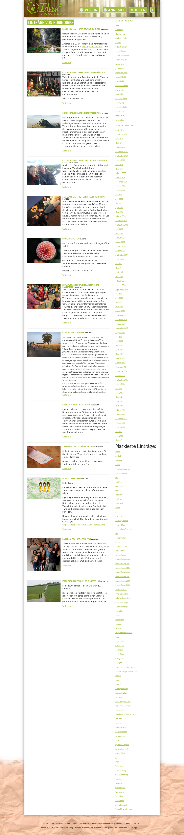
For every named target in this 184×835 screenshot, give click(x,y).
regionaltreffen (121, 693)
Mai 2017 (118, 268)
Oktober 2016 (120, 285)
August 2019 (120, 190)
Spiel (117, 740)
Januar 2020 (120, 177)
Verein (91, 10)
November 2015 (121, 319)
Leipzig (118, 628)
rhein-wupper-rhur (123, 701)
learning (118, 624)
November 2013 (121, 418)
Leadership (119, 619)
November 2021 (121, 134)
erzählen (118, 494)
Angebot (116, 10)
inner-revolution (121, 594)
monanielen (119, 90)
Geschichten (120, 525)
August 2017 (119, 259)
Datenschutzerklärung (102, 823)
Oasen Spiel (119, 641)
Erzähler (118, 499)
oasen (117, 637)
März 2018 (119, 233)
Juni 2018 (119, 229)
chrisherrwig (120, 34)
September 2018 (121, 225)
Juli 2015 (118, 337)
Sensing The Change (92, 47)
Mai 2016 (118, 302)
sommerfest (120, 736)
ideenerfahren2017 (122, 576)
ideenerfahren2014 (122, 563)
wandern (118, 779)
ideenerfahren (120, 555)
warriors (118, 783)
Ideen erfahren (121, 546)
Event (117, 507)
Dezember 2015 (121, 315)
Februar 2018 (120, 237)
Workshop (119, 796)
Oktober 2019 (120, 186)
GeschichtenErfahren (123, 529)
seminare (118, 723)
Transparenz (83, 823)
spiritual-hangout (122, 744)
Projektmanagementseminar (126, 671)
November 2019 (121, 181)
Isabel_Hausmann (122, 55)
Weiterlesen (66, 62)
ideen (117, 542)
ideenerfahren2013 (122, 559)
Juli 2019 (118, 194)
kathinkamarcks (121, 72)
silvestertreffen (121, 731)
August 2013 (120, 427)
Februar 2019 (120, 216)
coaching (118, 482)
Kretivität (118, 611)
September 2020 (121, 156)
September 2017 (121, 255)
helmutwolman (121, 47)
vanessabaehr (120, 120)
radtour (118, 675)
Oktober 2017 (120, 250)
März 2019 (119, 212)
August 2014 (119, 384)
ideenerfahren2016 (122, 572)
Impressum (71, 823)
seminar (118, 718)
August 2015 (120, 332)
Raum (117, 680)
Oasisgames (119, 662)
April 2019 (119, 207)
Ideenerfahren (120, 51)
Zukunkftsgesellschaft (123, 809)
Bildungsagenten (121, 473)
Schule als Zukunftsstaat (124, 714)
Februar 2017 (120, 281)
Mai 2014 (118, 397)
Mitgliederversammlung (124, 632)
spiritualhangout (121, 749)
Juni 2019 (119, 199)
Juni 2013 (119, 436)
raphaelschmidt (121, 98)
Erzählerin (119, 503)
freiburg (118, 516)
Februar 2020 (120, 173)
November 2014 (121, 371)
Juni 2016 (119, 298)
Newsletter (48, 823)
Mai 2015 (118, 345)
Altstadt (118, 456)
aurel (117, 25)
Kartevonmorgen (121, 606)
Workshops (119, 800)
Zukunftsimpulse (121, 805)
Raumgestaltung (121, 688)
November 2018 (121, 220)
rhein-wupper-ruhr (123, 705)
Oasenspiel (119, 650)
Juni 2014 (119, 393)
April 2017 (119, 272)
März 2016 (119, 306)
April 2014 (119, 401)
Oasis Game (119, 654)
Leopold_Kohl (120, 77)
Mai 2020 (118, 169)
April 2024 (119, 130)
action (117, 451)
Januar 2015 (120, 362)
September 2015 (121, 328)
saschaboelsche (121, 107)
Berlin (117, 464)
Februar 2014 (120, 410)
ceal (116, 477)
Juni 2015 (119, 341)
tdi (116, 757)
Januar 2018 (120, 242)
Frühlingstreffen (121, 520)
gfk (116, 533)
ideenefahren (120, 550)
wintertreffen (120, 787)
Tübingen (119, 766)
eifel (117, 490)
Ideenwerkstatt (121, 589)
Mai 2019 (118, 203)
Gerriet (118, 42)
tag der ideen (120, 753)
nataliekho (119, 94)
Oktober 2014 (120, 375)
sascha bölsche (121, 710)
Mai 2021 (118, 143)
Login (136, 823)
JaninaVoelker (120, 59)
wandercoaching (121, 774)
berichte (118, 460)
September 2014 (121, 380)
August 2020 (120, 160)
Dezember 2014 (121, 367)
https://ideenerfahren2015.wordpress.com (83, 525)
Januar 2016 (120, 311)
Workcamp (119, 792)
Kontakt (60, 823)
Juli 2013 (118, 431)
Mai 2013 (118, 440)
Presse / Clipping (123, 823)
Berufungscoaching (122, 469)
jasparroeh (119, 64)
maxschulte (119, 81)
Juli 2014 (118, 388)
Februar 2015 (120, 358)
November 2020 (121, 151)
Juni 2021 (119, 138)
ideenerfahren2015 (122, 568)
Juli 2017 (118, 263)
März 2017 (119, 276)
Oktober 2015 (120, 324)
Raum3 (118, 684)
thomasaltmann (121, 115)
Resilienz (118, 697)
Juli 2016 (118, 293)
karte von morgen (122, 602)
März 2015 (119, 354)
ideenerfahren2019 (122, 585)
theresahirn (119, 111)
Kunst (117, 615)
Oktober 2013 (120, 423)
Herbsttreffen (120, 538)
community (119, 486)
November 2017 (121, 246)
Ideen (140, 10)
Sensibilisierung (121, 727)
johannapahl (120, 68)
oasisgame (119, 658)
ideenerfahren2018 (122, 581)
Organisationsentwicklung (125, 667)
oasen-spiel (119, 645)
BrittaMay (119, 29)
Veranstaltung (120, 770)
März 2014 (119, 405)
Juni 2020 (119, 164)
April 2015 (119, 349)
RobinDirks (119, 103)
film (116, 512)
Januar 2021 (120, 147)
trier (117, 761)
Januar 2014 (120, 414)
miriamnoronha (121, 85)
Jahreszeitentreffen (122, 598)
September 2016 (121, 289)
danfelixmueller (121, 38)
